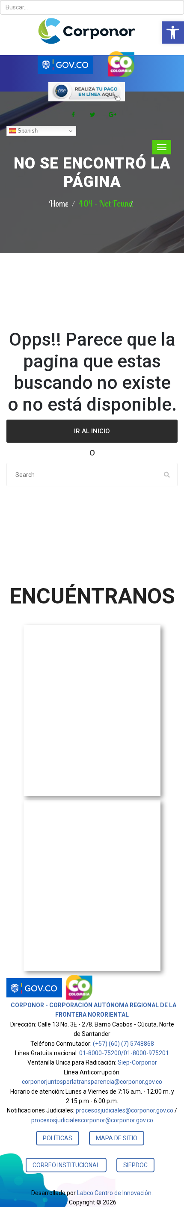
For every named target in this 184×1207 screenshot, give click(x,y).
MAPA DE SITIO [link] (116, 1138)
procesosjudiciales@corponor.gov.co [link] (124, 1110)
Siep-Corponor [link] (137, 1062)
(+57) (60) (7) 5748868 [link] (123, 1043)
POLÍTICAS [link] (57, 1138)
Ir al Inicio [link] (92, 431)
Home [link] (58, 203)
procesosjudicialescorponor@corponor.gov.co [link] (92, 1120)
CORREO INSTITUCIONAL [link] (66, 1165)
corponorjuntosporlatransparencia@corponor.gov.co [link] (92, 1081)
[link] (173, 32)
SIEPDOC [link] (135, 1165)
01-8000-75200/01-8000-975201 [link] (124, 1053)
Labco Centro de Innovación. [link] (115, 1192)
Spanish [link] (27, 130)
